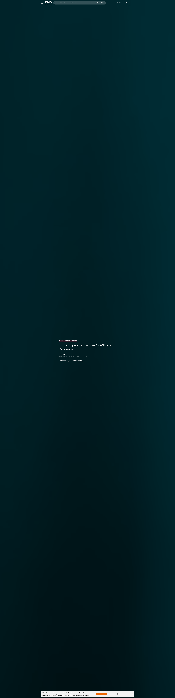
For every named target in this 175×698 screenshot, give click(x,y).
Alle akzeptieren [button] (101, 694)
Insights (91, 3)
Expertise (57, 3)
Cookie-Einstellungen (125, 694)
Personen (66, 3)
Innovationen (82, 3)
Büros (73, 3)
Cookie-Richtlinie (84, 695)
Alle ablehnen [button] (112, 694)
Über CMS (100, 3)
